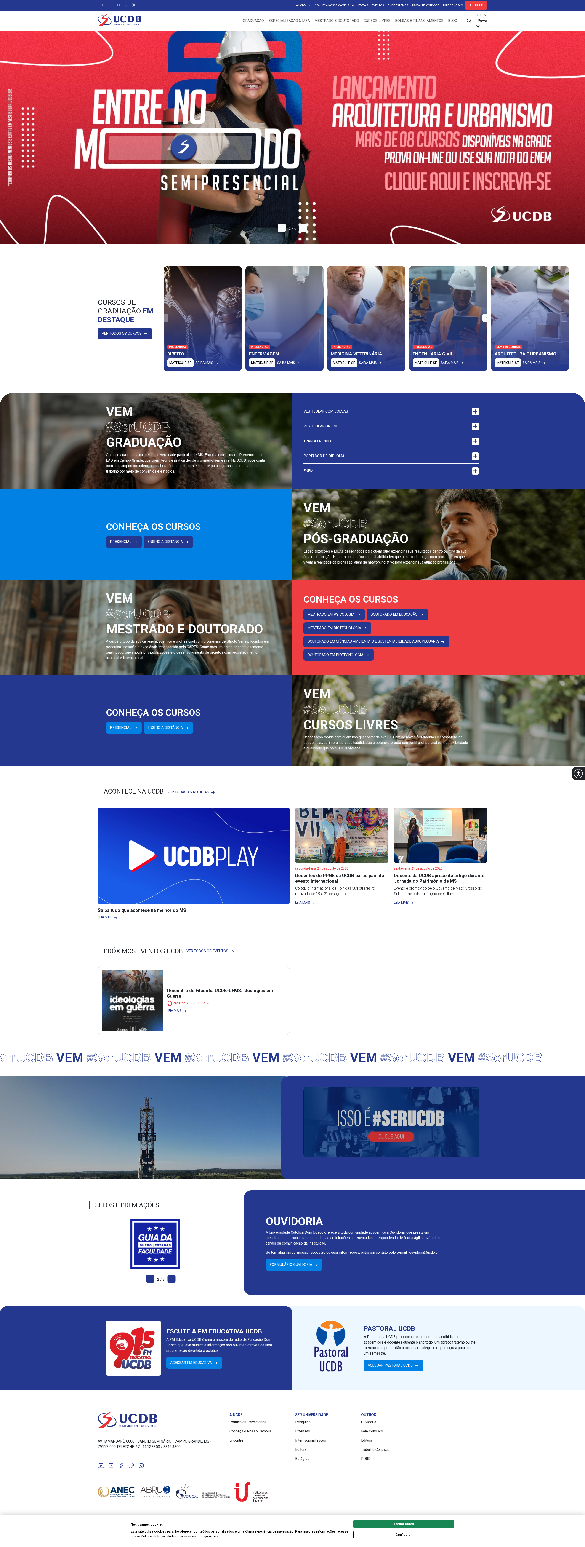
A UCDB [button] (301, 5)
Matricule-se (180, 363)
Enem (308, 471)
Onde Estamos (398, 5)
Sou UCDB (476, 5)
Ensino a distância (165, 542)
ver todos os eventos (207, 951)
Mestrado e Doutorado (336, 21)
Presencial (121, 542)
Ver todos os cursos (122, 333)
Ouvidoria (368, 1422)
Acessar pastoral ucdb (391, 1365)
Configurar (404, 1534)
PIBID (366, 1458)
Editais (363, 5)
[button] (578, 773)
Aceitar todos (403, 1524)
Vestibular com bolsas (325, 411)
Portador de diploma (323, 456)
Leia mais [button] (105, 917)
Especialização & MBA (289, 21)
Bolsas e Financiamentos (419, 21)
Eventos (378, 5)
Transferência (317, 441)
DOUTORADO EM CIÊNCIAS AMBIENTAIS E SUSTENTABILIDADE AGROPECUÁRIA (373, 641)
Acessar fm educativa (191, 1362)
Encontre (236, 1440)
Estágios (302, 1458)
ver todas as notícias (188, 792)
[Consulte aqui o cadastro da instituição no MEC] (161, 1244)
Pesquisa (303, 1422)
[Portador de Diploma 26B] (292, 137)
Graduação (253, 21)
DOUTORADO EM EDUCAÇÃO (394, 614)
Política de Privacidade (247, 1422)
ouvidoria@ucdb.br (424, 1252)
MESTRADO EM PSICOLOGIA (331, 614)
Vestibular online (320, 426)
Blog (452, 21)
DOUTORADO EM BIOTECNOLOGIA (335, 655)
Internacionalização (310, 1440)
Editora (300, 1449)
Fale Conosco (453, 5)
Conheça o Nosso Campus (250, 1431)
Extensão (302, 1431)
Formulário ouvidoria (291, 1264)
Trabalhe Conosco (425, 5)
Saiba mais (204, 363)
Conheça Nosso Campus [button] (332, 5)
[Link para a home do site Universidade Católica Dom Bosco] (161, 1420)
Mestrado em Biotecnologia (334, 628)
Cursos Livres (377, 21)
